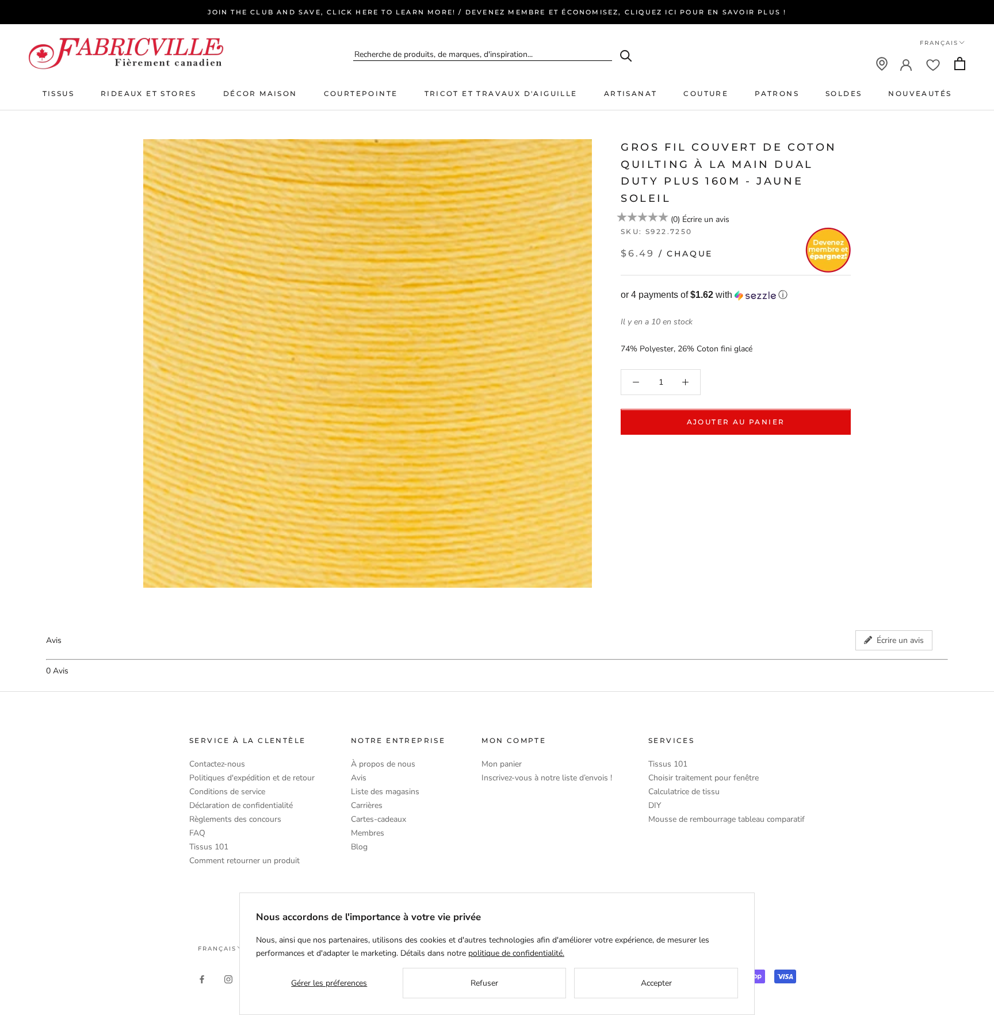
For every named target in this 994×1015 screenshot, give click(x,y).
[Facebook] (202, 978)
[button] (736, 295)
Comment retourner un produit (244, 860)
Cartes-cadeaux (378, 819)
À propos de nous (383, 764)
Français (939, 43)
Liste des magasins (385, 791)
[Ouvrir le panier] (959, 63)
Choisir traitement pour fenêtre (703, 777)
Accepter (656, 983)
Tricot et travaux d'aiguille (501, 93)
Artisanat (630, 93)
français (217, 948)
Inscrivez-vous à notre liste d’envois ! (546, 777)
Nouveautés (919, 93)
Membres (367, 833)
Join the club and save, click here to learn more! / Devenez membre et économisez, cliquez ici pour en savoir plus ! (497, 12)
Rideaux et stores (149, 93)
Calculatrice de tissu (684, 791)
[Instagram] (228, 978)
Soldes (843, 93)
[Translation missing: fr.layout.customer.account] (906, 64)
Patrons (777, 93)
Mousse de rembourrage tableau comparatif (726, 819)
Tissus (58, 93)
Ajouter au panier (736, 422)
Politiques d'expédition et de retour (252, 777)
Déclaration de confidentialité (241, 805)
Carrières (367, 805)
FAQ (197, 833)
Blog (359, 846)
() (675, 219)
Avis (358, 777)
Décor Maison (260, 93)
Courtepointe (361, 93)
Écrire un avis (705, 219)
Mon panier (501, 764)
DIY (654, 805)
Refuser (484, 983)
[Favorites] (933, 63)
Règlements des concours (235, 819)
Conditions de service (227, 791)
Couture (705, 93)
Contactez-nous (217, 764)
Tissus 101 (208, 846)
